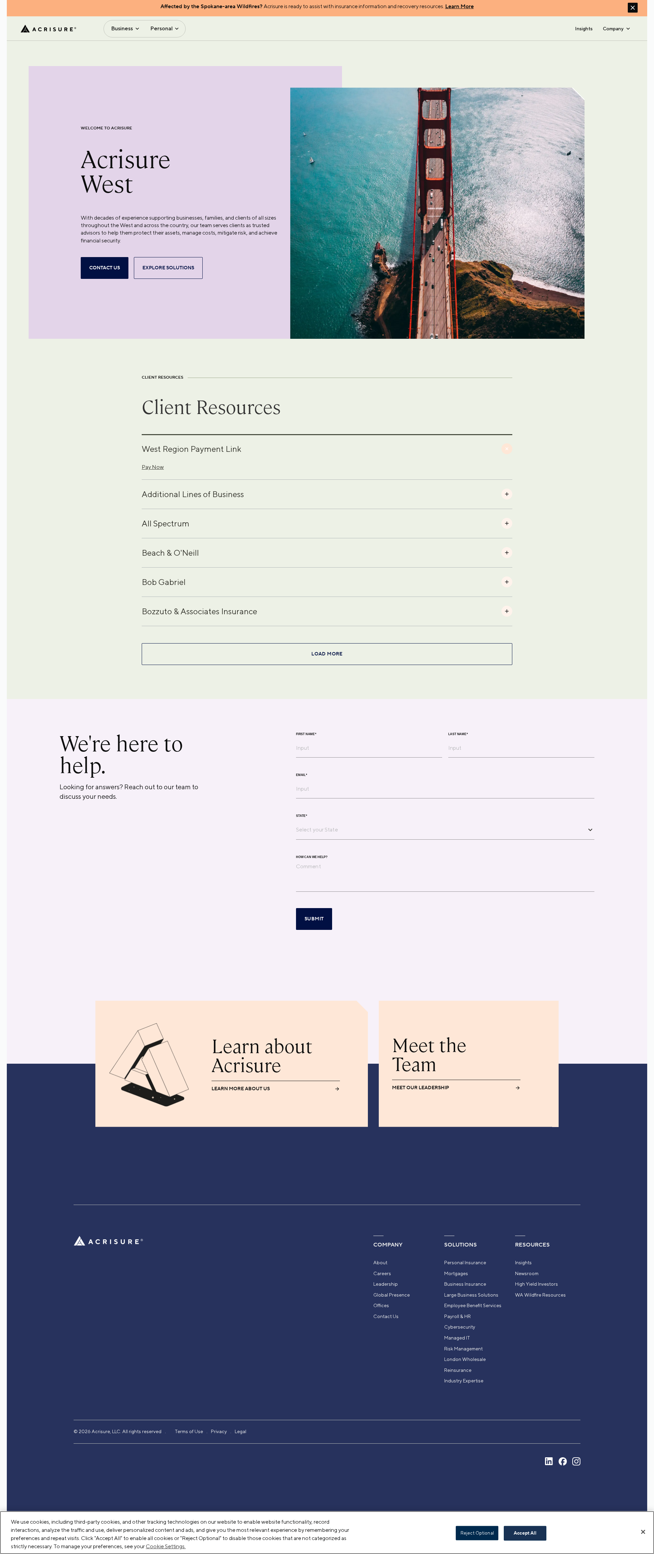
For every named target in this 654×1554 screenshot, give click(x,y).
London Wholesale (465, 1359)
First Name (306, 733)
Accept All (525, 1533)
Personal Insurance (465, 1262)
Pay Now (153, 467)
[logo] (48, 29)
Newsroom (527, 1273)
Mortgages (456, 1273)
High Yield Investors (536, 1284)
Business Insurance (465, 1284)
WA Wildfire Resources (540, 1295)
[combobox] (440, 829)
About (380, 1262)
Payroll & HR (457, 1316)
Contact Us (386, 1316)
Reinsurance (457, 1370)
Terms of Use (189, 1431)
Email (301, 774)
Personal (161, 28)
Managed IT (457, 1338)
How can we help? (311, 856)
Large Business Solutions (471, 1295)
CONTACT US (104, 268)
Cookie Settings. (166, 1546)
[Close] (643, 1531)
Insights (584, 28)
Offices (381, 1305)
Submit (314, 919)
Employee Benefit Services (472, 1305)
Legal (240, 1431)
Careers (382, 1273)
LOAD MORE (327, 654)
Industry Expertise (463, 1380)
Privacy (219, 1431)
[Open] (590, 830)
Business (122, 28)
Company (613, 28)
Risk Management (463, 1348)
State (301, 815)
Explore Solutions (168, 268)
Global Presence (391, 1295)
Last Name (458, 733)
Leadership (385, 1284)
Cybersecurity (459, 1327)
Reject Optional (477, 1533)
